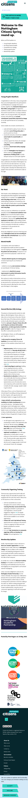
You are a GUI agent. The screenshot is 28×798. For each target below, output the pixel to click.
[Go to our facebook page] (4, 726)
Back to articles (7, 10)
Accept (10, 786)
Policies (6, 766)
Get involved (7, 754)
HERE (7, 364)
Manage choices (10, 795)
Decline (10, 790)
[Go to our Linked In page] (11, 726)
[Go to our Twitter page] (6, 726)
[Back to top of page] (6, 719)
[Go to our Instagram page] (8, 726)
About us (6, 740)
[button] (25, 3)
